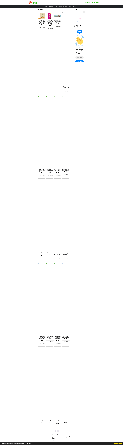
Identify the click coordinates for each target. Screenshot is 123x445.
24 (56, 431)
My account (65, 6)
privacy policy (78, 64)
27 (61, 431)
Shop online (51, 6)
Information (75, 6)
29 (64, 431)
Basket (56, 6)
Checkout (60, 6)
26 (59, 431)
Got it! (118, 443)
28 (63, 431)
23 (54, 431)
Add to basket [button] (42, 27)
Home (46, 6)
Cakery (70, 6)
